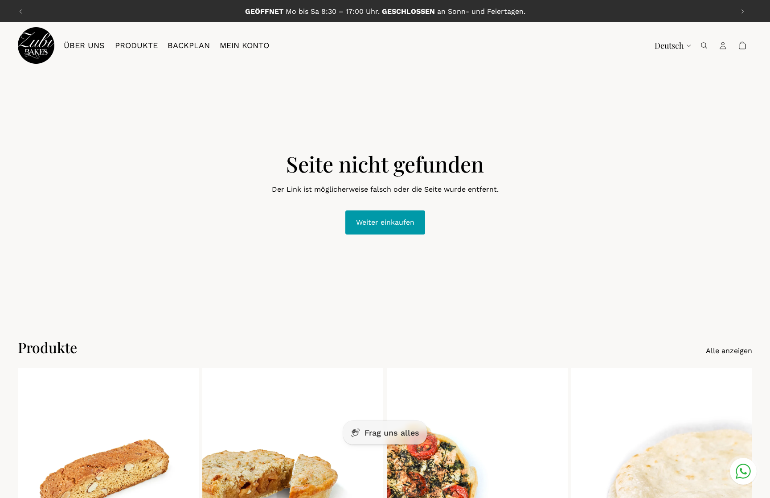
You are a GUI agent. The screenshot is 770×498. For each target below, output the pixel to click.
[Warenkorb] (742, 45)
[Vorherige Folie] (21, 11)
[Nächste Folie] (742, 11)
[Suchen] (704, 45)
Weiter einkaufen (385, 222)
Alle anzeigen (729, 350)
